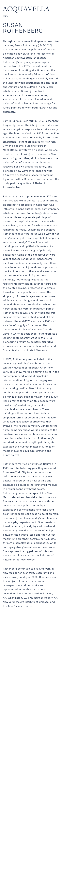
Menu (6, 16)
